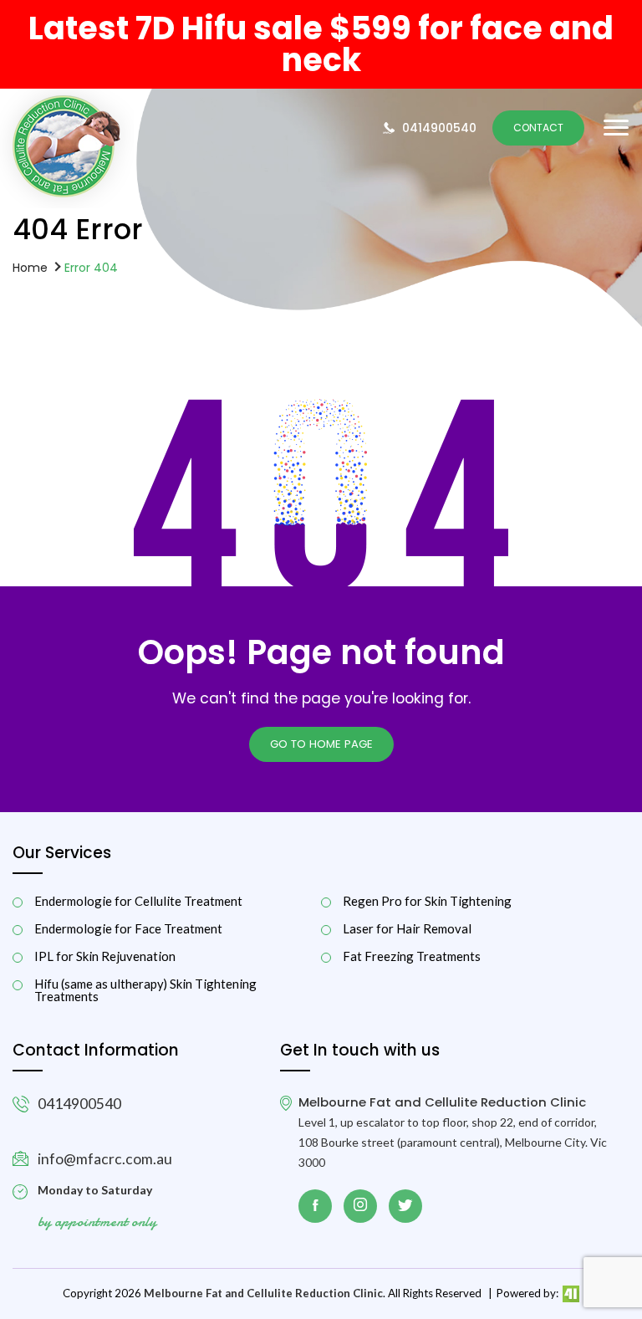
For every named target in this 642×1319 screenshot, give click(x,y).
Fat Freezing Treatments (412, 956)
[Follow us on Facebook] (315, 1206)
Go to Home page (321, 744)
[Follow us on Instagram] (360, 1206)
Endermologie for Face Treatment (128, 929)
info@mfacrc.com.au (105, 1159)
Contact (538, 127)
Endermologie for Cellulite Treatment (138, 901)
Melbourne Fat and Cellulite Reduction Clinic (263, 1293)
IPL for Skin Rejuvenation (105, 956)
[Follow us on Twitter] (405, 1206)
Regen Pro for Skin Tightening (427, 901)
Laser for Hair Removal (407, 929)
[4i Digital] (570, 1293)
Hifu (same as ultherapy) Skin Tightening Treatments (145, 990)
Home (30, 266)
